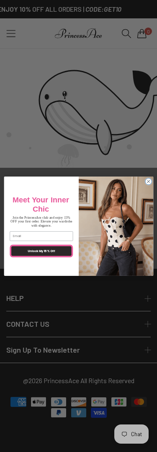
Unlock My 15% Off (41, 251)
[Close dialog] (148, 181)
